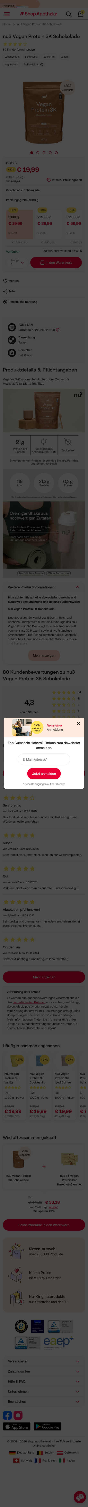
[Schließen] (78, 723)
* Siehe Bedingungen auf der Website (44, 784)
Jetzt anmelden (44, 773)
